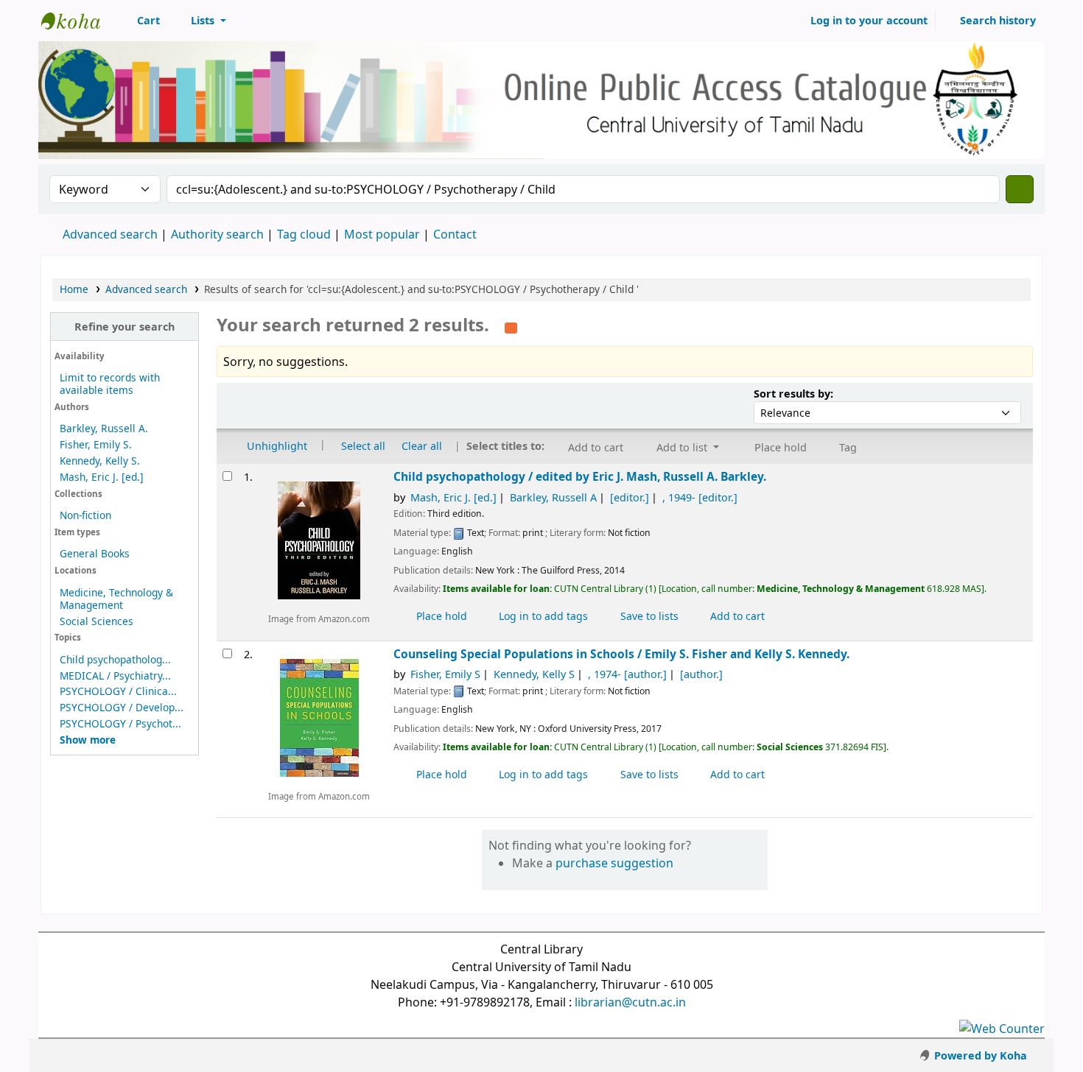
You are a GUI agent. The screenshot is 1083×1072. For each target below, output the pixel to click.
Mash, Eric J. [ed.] (102, 477)
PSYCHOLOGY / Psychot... (120, 723)
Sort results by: (793, 394)
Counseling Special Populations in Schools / (621, 654)
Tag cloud (304, 234)
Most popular (382, 234)
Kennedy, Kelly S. (100, 461)
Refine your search (124, 327)
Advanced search (110, 234)
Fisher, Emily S (445, 674)
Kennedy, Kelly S (534, 674)
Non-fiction (85, 515)
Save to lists (648, 616)
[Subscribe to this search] (511, 326)
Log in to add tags (542, 616)
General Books (95, 553)
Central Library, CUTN (78, 20)
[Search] (1020, 189)
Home (74, 289)
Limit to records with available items (110, 383)
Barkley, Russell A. (104, 428)
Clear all (422, 446)
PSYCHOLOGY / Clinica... (118, 691)
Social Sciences (96, 621)
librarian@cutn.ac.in (630, 1002)
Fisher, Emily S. (96, 444)
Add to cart (736, 616)
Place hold (440, 616)
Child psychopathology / (579, 477)
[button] (140, 21)
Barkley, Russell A (553, 497)
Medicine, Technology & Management (116, 598)
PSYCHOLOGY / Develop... (121, 707)
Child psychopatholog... (115, 659)
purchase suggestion (614, 863)
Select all (363, 446)
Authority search (217, 234)
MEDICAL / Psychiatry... (115, 676)
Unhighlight (275, 446)
